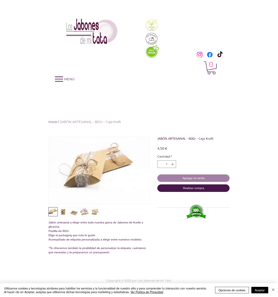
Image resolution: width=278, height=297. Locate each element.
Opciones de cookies (232, 290)
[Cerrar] (273, 290)
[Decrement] (160, 164)
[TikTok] (220, 54)
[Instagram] (199, 54)
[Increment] (172, 164)
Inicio (52, 122)
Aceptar (260, 290)
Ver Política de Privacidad (146, 292)
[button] (211, 67)
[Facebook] (209, 54)
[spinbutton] (166, 164)
